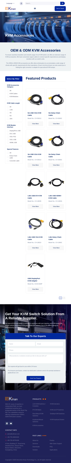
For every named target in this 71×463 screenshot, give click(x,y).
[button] (34, 8)
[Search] (62, 3)
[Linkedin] (6, 423)
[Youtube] (11, 423)
